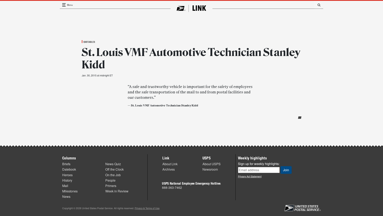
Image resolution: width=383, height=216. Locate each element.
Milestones (70, 191)
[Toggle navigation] (64, 5)
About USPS (211, 164)
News (66, 196)
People (110, 180)
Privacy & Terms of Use (147, 208)
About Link (170, 164)
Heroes (67, 175)
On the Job (113, 175)
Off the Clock (114, 169)
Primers (110, 185)
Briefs (66, 164)
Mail (65, 185)
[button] (317, 5)
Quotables (89, 41)
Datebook (69, 169)
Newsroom (210, 169)
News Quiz (113, 164)
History (67, 180)
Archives (168, 169)
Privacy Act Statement (250, 176)
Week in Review (116, 191)
